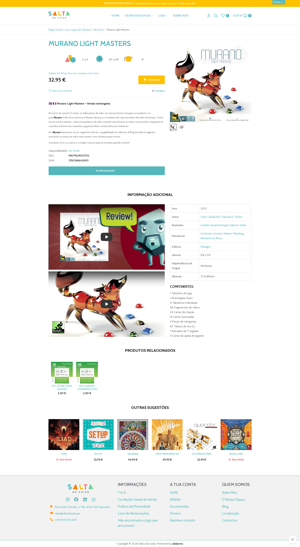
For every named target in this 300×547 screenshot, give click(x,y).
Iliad (64, 453)
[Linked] (84, 499)
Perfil (173, 492)
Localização (230, 513)
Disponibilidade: (58, 150)
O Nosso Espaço (233, 499)
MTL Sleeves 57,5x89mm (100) (87, 387)
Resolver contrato (182, 520)
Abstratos (99, 29)
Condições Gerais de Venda (137, 499)
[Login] (209, 15)
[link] (293, 521)
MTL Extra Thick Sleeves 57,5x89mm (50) (62, 387)
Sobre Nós (229, 492)
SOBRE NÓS (181, 15)
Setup (98, 453)
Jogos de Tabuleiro (81, 29)
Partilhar (160, 90)
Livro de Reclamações (133, 513)
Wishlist (175, 499)
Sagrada (132, 453)
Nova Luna (236, 453)
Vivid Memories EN (167, 453)
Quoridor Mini (201, 453)
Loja (66, 29)
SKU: (51, 155)
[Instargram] (67, 499)
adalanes (177, 543)
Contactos (229, 520)
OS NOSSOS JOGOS (138, 15)
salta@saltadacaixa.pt (67, 513)
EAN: (52, 160)
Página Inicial (55, 29)
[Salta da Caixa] (59, 15)
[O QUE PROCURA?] (216, 15)
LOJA (162, 15)
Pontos (175, 513)
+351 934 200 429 (66, 519)
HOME (116, 15)
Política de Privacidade (134, 506)
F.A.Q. (122, 492)
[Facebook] (76, 499)
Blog (225, 506)
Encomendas (179, 506)
